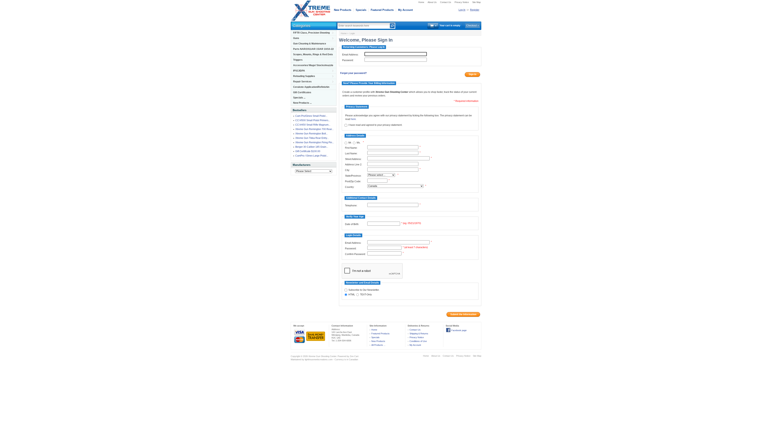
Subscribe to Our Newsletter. (363, 290)
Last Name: (351, 153)
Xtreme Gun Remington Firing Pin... (314, 142)
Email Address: (350, 54)
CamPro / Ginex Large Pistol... (311, 155)
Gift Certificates (302, 92)
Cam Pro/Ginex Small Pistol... (311, 116)
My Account (405, 9)
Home (421, 2)
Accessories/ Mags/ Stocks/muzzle (313, 65)
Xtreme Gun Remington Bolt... (311, 133)
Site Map (476, 2)
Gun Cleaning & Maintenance (309, 43)
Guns (296, 38)
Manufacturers (301, 164)
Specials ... (299, 97)
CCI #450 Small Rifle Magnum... (312, 124)
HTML (351, 294)
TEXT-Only (366, 294)
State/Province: (353, 175)
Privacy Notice (462, 2)
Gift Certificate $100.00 (307, 151)
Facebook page (459, 330)
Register (474, 9)
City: (347, 170)
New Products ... (302, 102)
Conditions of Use (418, 341)
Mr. (350, 142)
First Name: (351, 147)
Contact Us (445, 2)
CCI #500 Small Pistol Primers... (312, 120)
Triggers (298, 59)
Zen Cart (354, 356)
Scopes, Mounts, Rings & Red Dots (313, 54)
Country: (349, 187)
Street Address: (353, 159)
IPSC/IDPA (299, 70)
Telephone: (351, 205)
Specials (361, 9)
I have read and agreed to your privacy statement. (375, 125)
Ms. (358, 142)
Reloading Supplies (304, 76)
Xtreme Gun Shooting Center (322, 356)
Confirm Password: (355, 254)
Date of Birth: (352, 224)
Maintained (296, 359)
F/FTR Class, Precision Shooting (311, 32)
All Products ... (378, 345)
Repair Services (302, 81)
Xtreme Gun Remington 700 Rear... (314, 129)
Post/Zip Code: (353, 181)
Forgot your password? (353, 73)
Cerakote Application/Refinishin (311, 87)
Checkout (471, 25)
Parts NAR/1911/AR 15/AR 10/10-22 (313, 49)
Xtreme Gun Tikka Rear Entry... (312, 138)
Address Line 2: (353, 164)
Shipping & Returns (419, 333)
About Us (432, 2)
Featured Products (382, 9)
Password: (348, 60)
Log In (462, 9)
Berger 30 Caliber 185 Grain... (311, 146)
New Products (342, 9)
